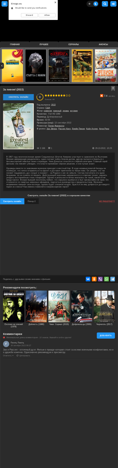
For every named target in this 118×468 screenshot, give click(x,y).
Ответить (7, 356)
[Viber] (100, 279)
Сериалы (73, 44)
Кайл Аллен (92, 129)
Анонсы (103, 44)
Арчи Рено (104, 129)
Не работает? (107, 201)
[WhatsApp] (106, 279)
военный (57, 111)
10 (69, 95)
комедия (48, 111)
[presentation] (2, 66)
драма (66, 111)
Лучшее (44, 44)
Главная (15, 44)
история (74, 111)
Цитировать (24, 356)
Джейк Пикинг (78, 129)
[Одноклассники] (94, 279)
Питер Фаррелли (56, 126)
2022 (53, 105)
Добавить (106, 335)
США (47, 108)
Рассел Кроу (64, 129)
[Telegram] (112, 279)
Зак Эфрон (52, 129)
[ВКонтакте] (88, 279)
